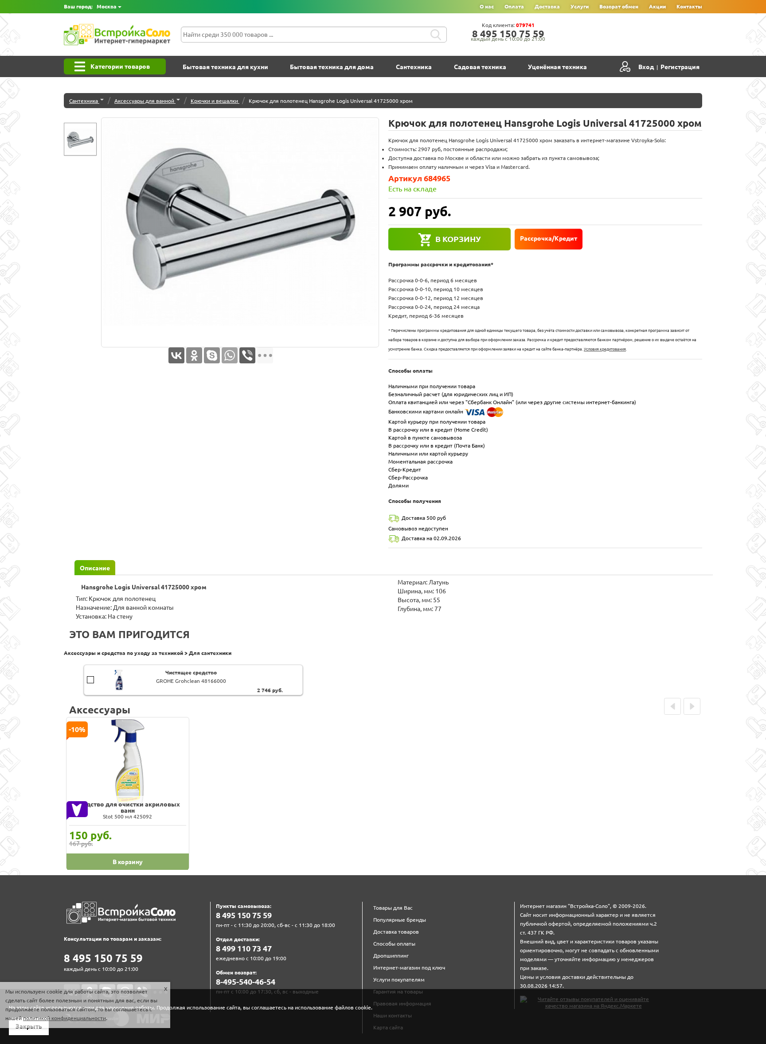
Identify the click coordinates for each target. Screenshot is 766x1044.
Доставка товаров (396, 932)
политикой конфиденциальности (64, 1018)
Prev (672, 706)
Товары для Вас (393, 908)
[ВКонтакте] (176, 355)
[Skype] (212, 355)
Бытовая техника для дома (332, 66)
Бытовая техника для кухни (225, 66)
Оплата (514, 6)
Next (692, 706)
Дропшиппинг (391, 955)
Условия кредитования (605, 349)
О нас (487, 6)
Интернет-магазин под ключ (409, 967)
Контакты (689, 6)
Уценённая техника (557, 66)
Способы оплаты (394, 944)
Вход (646, 66)
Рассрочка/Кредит (548, 238)
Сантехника (414, 66)
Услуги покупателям (399, 979)
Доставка (547, 6)
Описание (95, 568)
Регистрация (680, 66)
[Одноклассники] (194, 355)
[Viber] (247, 355)
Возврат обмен (618, 6)
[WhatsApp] (230, 355)
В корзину (458, 238)
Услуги (580, 6)
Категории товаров (120, 66)
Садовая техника (480, 66)
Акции (657, 6)
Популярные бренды (399, 920)
